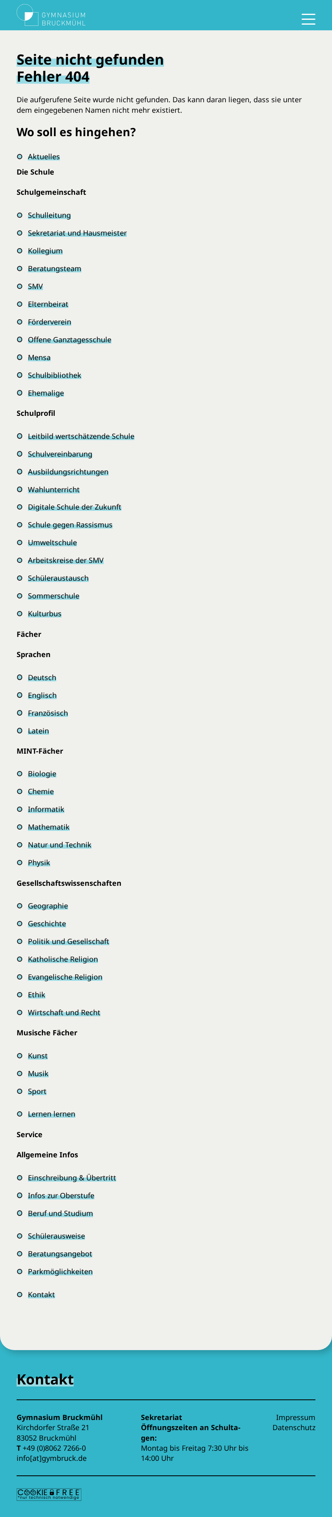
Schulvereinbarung (60, 454)
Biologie (42, 773)
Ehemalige (46, 393)
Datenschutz (293, 1427)
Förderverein (49, 322)
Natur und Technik (60, 844)
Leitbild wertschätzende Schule (81, 436)
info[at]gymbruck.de (52, 1458)
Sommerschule (53, 595)
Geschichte (47, 923)
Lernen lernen (51, 1114)
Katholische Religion (63, 959)
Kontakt (41, 1294)
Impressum (295, 1417)
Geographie (48, 905)
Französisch (48, 713)
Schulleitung (49, 215)
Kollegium (45, 250)
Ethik (36, 994)
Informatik (46, 809)
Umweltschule (52, 542)
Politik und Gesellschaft (68, 941)
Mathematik (49, 827)
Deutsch (42, 677)
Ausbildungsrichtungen (68, 471)
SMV (35, 286)
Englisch (42, 695)
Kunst (38, 1055)
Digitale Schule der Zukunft (74, 507)
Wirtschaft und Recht (64, 1012)
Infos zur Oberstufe (61, 1195)
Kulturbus (45, 613)
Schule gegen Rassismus (70, 524)
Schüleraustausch (58, 578)
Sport (37, 1091)
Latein (38, 730)
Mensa (39, 357)
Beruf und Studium (60, 1213)
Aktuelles (44, 156)
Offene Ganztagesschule (69, 339)
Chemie (41, 791)
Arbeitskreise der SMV (66, 560)
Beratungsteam (54, 268)
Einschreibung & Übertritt (72, 1177)
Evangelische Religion (65, 977)
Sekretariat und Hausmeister (77, 233)
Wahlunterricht (54, 489)
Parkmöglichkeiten (60, 1271)
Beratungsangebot (60, 1253)
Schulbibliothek (54, 375)
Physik (39, 862)
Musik (38, 1073)
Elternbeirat (48, 304)
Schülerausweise (56, 1236)
